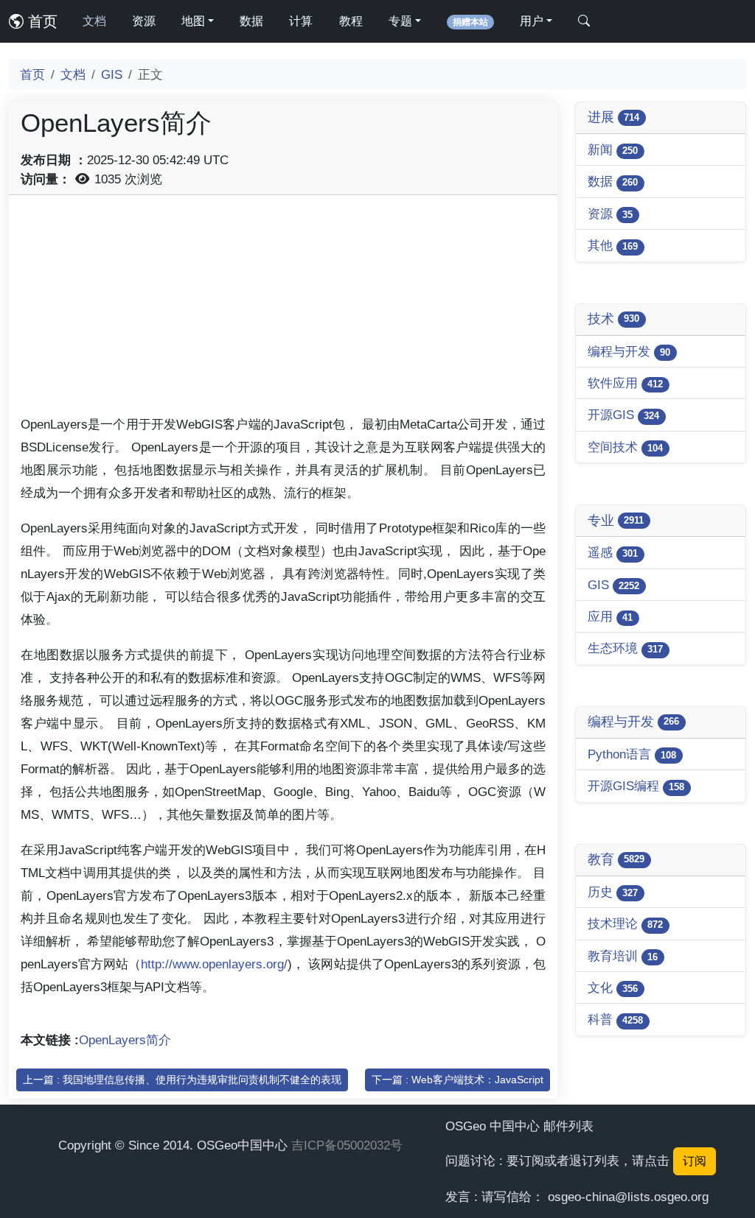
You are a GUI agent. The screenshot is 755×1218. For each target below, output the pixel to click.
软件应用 (625, 383)
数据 (251, 21)
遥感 (613, 552)
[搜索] (584, 21)
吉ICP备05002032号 (347, 1145)
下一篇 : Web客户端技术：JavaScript (457, 1079)
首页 (41, 21)
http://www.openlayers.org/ (214, 964)
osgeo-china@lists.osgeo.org (628, 1196)
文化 (613, 987)
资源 (144, 21)
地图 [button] (193, 21)
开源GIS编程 (636, 785)
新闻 (613, 149)
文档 (94, 21)
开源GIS (623, 414)
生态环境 (625, 648)
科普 (615, 1019)
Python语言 (632, 754)
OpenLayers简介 (125, 1039)
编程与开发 (629, 351)
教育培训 (623, 955)
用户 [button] (531, 21)
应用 (610, 616)
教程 (351, 21)
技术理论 (625, 923)
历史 (613, 891)
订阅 (694, 1161)
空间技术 (625, 447)
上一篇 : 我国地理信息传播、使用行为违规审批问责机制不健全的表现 (182, 1079)
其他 (613, 245)
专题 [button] (400, 21)
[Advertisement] (283, 310)
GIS (111, 74)
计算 (301, 21)
